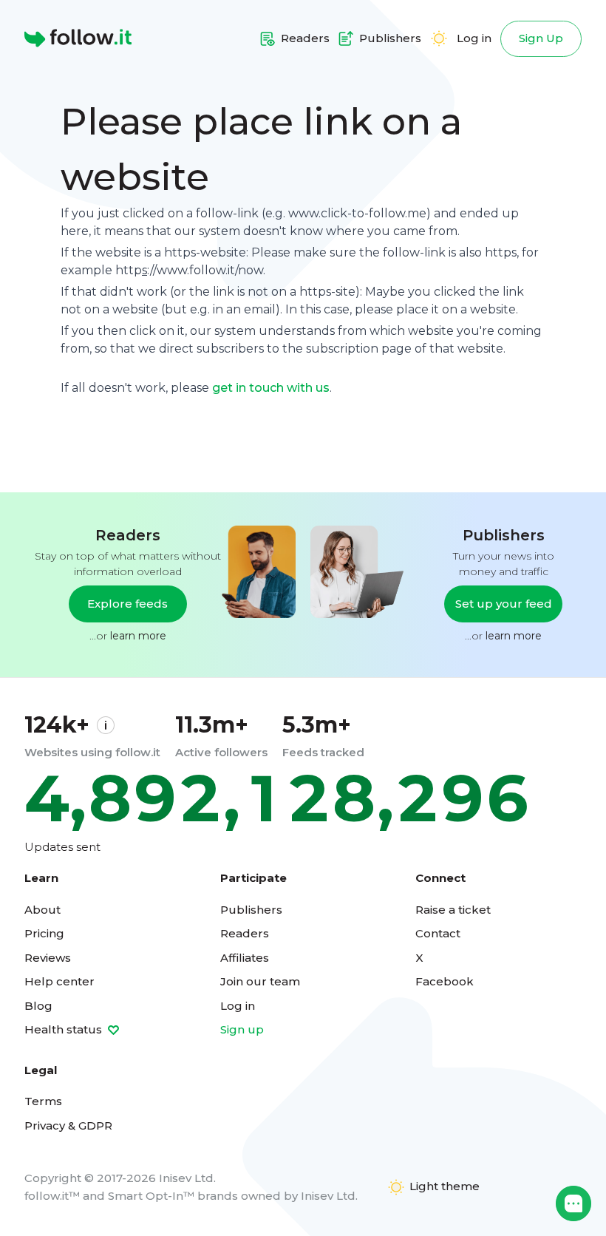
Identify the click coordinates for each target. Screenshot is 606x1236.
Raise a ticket (453, 910)
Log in (474, 38)
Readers (244, 933)
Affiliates (244, 958)
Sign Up (541, 38)
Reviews (47, 958)
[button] (573, 1203)
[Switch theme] (439, 38)
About (42, 910)
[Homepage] (78, 38)
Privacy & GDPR (68, 1125)
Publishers (251, 910)
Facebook (444, 981)
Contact (437, 933)
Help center (59, 981)
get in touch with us (271, 388)
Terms (43, 1101)
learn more (138, 635)
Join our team (260, 981)
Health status (64, 1029)
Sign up (242, 1029)
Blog (38, 1006)
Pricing (44, 933)
